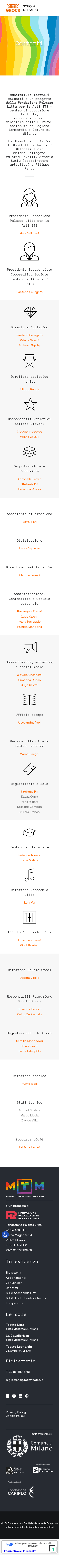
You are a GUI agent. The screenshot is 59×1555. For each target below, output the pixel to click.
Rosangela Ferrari (29, 611)
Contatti (12, 1288)
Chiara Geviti (29, 1046)
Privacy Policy (16, 1412)
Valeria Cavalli (29, 340)
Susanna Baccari (29, 1009)
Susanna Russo (29, 489)
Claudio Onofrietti (29, 675)
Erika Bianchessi (29, 940)
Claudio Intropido (29, 431)
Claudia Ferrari (29, 575)
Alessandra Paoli (29, 722)
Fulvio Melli (30, 1083)
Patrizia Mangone (29, 627)
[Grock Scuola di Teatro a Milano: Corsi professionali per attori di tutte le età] (22, 8)
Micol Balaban (29, 945)
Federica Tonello (29, 855)
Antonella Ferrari (29, 479)
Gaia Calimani (29, 233)
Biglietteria (13, 1272)
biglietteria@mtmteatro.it (24, 1380)
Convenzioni (14, 1283)
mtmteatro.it (16, 1523)
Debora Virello (29, 978)
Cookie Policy (15, 1416)
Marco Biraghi (29, 754)
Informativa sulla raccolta (20, 1551)
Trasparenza (15, 1303)
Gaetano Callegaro (30, 292)
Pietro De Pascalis (29, 1014)
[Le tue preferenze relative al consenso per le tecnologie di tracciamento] (53, 1549)
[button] (51, 8)
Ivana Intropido (30, 621)
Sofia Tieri (29, 522)
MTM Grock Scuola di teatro (26, 1298)
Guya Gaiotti (29, 616)
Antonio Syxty (29, 345)
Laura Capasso (29, 548)
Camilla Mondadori (29, 1041)
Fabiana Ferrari (29, 1147)
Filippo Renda (29, 389)
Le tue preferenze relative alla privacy (33, 1544)
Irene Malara (29, 860)
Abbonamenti (16, 1278)
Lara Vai (29, 902)
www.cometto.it (46, 1527)
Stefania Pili (29, 484)
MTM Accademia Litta (21, 1293)
